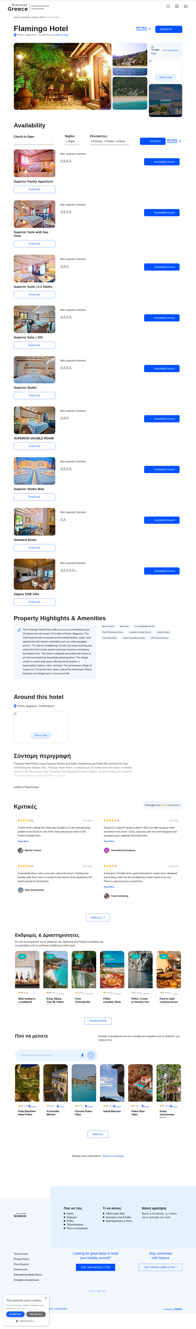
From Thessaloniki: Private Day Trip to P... (82, 1003)
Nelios (178, 1309)
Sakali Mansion (112, 1111)
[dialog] (26, 1310)
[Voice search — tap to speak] (82, 1055)
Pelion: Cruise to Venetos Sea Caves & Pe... (140, 1001)
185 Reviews (172, 50)
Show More (23, 841)
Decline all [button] (36, 1314)
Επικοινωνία (20, 1269)
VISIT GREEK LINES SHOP (159, 1267)
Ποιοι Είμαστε (21, 1264)
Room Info (34, 189)
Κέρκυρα (71, 1217)
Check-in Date (24, 136)
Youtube (101, 1298)
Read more (22, 1308)
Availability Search (164, 161)
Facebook (84, 1298)
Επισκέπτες (98, 136)
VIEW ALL (97, 917)
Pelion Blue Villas (138, 1113)
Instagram (89, 1298)
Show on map (165, 77)
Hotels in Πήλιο (38, 17)
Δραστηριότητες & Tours (119, 1221)
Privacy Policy (21, 1259)
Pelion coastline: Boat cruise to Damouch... (112, 1003)
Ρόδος (70, 1221)
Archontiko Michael (53, 1113)
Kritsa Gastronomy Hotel (167, 1114)
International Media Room (28, 1274)
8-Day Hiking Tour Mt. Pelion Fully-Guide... (55, 1001)
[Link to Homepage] (18, 12)
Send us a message (113, 1156)
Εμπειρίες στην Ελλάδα (118, 1217)
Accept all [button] (15, 1314)
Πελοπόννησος (75, 1224)
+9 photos (165, 100)
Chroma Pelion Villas (83, 1113)
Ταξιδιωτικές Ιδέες (115, 1213)
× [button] (45, 1298)
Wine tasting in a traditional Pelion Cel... (26, 1001)
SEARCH (155, 141)
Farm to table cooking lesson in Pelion (169, 1001)
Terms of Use (21, 1254)
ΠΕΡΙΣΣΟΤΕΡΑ (98, 1021)
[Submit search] (91, 1055)
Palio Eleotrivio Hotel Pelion (27, 1113)
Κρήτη (70, 1213)
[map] (168, 6)
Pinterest (106, 1298)
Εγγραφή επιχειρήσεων (26, 1280)
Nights (69, 136)
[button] (26, 1321)
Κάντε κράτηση (154, 1208)
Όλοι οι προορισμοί (77, 1228)
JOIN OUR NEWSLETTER (95, 1267)
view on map (61, 35)
